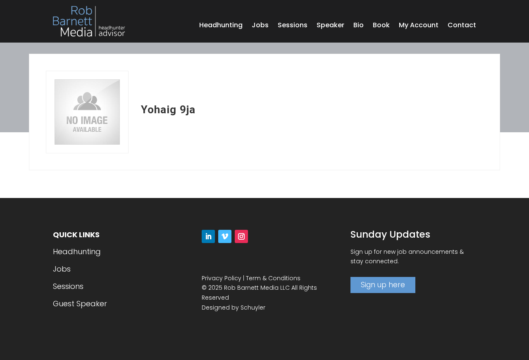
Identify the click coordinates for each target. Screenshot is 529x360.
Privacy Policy (221, 278)
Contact (462, 26)
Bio (358, 26)
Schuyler (253, 307)
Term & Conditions (273, 278)
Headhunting (221, 26)
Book (381, 26)
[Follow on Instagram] (241, 236)
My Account (418, 26)
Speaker (330, 26)
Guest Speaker (80, 303)
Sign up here (383, 285)
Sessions (292, 26)
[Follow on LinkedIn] (208, 236)
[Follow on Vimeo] (224, 236)
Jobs (260, 26)
